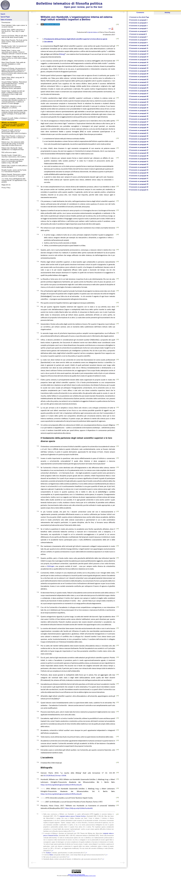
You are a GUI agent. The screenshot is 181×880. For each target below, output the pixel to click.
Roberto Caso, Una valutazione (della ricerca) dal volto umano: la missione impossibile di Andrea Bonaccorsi (13, 143)
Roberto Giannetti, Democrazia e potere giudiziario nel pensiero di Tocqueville (14, 175)
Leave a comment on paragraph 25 (117, 339)
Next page (122, 12)
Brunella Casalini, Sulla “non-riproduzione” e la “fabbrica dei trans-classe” (14, 46)
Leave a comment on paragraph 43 (117, 657)
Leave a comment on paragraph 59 (117, 801)
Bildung (61, 54)
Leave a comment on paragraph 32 (117, 467)
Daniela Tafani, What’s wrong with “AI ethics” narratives (13, 78)
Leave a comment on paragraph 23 (117, 324)
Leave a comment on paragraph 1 (117, 24)
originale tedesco (92, 32)
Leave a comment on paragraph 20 (117, 291)
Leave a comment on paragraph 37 (117, 572)
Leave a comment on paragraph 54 (117, 762)
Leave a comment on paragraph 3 (117, 39)
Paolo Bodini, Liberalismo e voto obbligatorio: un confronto (11, 107)
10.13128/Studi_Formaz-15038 (54, 775)
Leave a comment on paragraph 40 (117, 616)
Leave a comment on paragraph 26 (117, 359)
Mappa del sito (6, 185)
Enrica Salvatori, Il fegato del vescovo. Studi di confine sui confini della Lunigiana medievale (14, 58)
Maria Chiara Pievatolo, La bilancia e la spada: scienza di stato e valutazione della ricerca (13, 137)
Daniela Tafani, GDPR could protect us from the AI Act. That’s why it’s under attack (13, 31)
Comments (140, 12)
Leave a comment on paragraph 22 (117, 306)
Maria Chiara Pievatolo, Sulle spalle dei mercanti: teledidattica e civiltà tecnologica (13, 64)
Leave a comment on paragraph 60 (117, 805)
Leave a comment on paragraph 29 (117, 425)
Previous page (33, 12)
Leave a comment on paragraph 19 (117, 279)
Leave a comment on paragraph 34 (117, 529)
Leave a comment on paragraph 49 (117, 718)
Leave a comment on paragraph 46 (117, 696)
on (139, 17)
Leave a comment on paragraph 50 (117, 730)
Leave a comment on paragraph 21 (117, 302)
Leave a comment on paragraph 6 (117, 75)
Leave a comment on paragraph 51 (117, 736)
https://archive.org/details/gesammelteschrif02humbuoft (61, 794)
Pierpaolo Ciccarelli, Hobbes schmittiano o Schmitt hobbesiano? (14, 118)
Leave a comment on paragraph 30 (117, 446)
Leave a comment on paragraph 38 (117, 592)
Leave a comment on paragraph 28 (117, 407)
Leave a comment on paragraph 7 (117, 98)
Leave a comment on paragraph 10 (117, 148)
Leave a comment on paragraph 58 (117, 797)
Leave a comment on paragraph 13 (117, 201)
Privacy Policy (6, 187)
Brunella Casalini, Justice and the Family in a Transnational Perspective (14, 170)
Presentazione (6, 22)
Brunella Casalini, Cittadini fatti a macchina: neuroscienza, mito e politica (14, 156)
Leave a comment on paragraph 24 (117, 333)
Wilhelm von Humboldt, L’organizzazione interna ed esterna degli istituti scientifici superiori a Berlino (13, 125)
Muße (51, 855)
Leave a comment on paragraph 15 (117, 227)
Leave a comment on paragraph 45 (117, 684)
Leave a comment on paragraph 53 (117, 750)
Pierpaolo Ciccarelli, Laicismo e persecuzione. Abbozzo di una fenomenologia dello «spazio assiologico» (14, 131)
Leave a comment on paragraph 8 (117, 120)
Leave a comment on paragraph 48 (117, 711)
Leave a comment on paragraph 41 (117, 628)
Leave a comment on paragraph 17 (117, 249)
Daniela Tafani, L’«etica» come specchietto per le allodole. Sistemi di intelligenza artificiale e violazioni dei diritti (14, 52)
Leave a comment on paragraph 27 (117, 379)
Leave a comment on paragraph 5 (117, 60)
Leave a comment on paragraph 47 (117, 702)
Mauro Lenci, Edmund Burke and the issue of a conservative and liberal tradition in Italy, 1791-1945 (13, 161)
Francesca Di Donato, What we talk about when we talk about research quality (14, 36)
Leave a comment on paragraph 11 (117, 158)
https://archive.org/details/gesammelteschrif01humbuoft (61, 785)
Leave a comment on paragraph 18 (117, 261)
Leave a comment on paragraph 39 (117, 607)
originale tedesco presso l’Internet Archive (73, 816)
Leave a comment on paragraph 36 (117, 558)
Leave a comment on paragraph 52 (117, 740)
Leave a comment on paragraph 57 (117, 788)
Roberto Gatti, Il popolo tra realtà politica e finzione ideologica (14, 166)
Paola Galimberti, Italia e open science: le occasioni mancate (14, 26)
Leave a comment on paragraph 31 (117, 458)
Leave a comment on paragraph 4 (117, 46)
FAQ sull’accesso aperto (9, 152)
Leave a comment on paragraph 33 (117, 511)
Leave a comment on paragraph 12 (117, 186)
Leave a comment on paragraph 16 (117, 234)
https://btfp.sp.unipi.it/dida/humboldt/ (79, 808)
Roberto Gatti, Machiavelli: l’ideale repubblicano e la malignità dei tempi (13, 148)
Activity (167, 12)
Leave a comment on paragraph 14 (117, 210)
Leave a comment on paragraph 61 (117, 814)
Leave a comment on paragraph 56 (117, 779)
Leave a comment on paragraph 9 (117, 138)
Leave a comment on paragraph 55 (117, 772)
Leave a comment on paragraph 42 (117, 645)
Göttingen (50, 566)
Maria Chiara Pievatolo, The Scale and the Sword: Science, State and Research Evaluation (14, 41)
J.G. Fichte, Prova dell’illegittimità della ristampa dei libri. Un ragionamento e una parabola (14, 180)
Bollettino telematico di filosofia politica (69, 3)
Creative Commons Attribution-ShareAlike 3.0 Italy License (83, 875)
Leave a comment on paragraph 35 (117, 546)
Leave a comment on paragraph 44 (117, 674)
